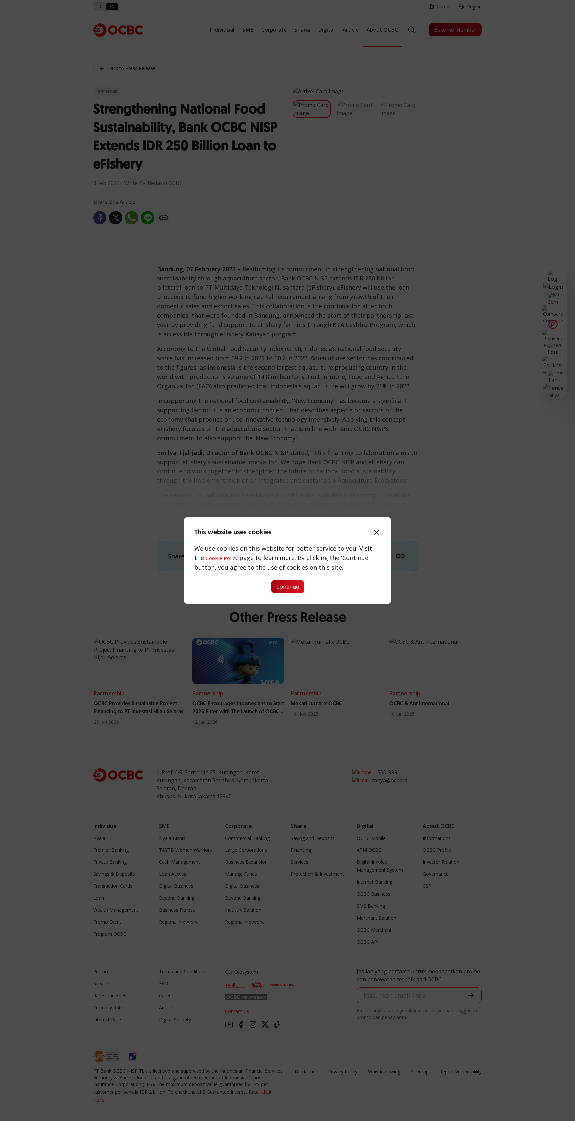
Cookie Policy (222, 558)
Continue (287, 586)
